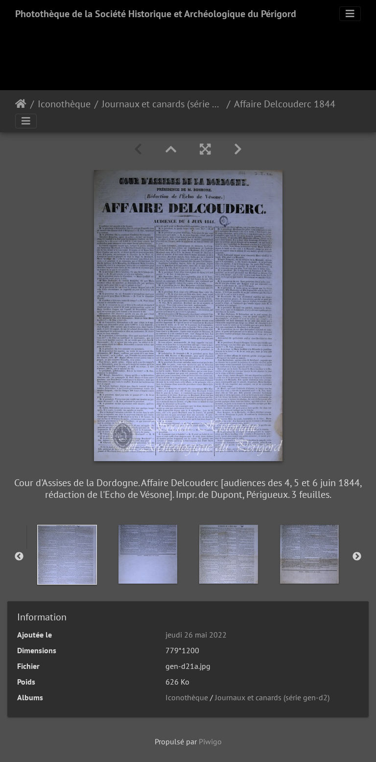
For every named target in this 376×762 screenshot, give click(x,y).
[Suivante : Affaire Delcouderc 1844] (238, 149)
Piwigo (210, 741)
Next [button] (357, 557)
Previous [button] (19, 557)
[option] (66, 555)
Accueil (20, 104)
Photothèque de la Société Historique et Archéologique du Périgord (155, 13)
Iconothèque (64, 104)
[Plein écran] (205, 149)
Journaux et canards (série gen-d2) (162, 104)
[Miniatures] (171, 149)
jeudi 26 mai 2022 (196, 634)
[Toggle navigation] (350, 13)
